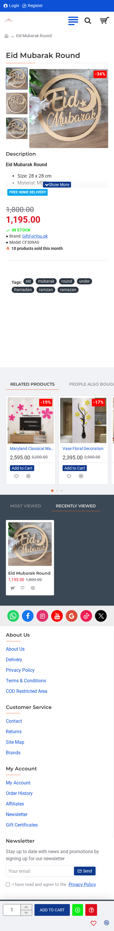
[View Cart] (104, 20)
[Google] (71, 616)
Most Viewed (25, 506)
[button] (35, 108)
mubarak (46, 281)
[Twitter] (101, 616)
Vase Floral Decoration (83, 448)
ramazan (68, 289)
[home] (6, 35)
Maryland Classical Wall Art (32, 448)
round (66, 281)
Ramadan (23, 289)
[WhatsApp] (13, 616)
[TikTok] (86, 616)
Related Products (32, 384)
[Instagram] (42, 616)
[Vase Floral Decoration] (83, 420)
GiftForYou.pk (35, 236)
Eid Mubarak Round (29, 573)
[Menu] (73, 20)
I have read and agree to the (53, 884)
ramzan (46, 289)
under (84, 281)
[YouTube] (57, 616)
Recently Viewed (76, 506)
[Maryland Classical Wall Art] (31, 420)
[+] (26, 907)
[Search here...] (87, 20)
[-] (26, 912)
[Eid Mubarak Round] (30, 544)
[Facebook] (28, 616)
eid (28, 281)
